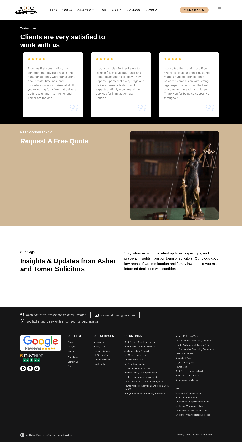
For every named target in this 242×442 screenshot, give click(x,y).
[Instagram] (30, 368)
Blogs (103, 9)
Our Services (84, 9)
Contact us (151, 9)
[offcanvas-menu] (219, 8)
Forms (114, 9)
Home (53, 9)
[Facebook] (23, 368)
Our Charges (134, 9)
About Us (67, 9)
